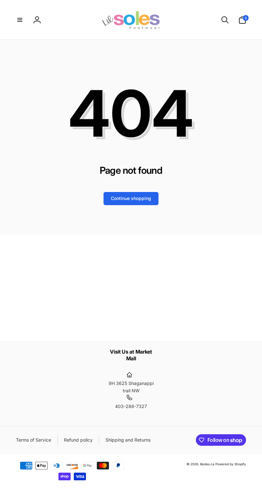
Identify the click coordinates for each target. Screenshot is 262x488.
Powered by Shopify (230, 464)
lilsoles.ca (207, 464)
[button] (20, 20)
